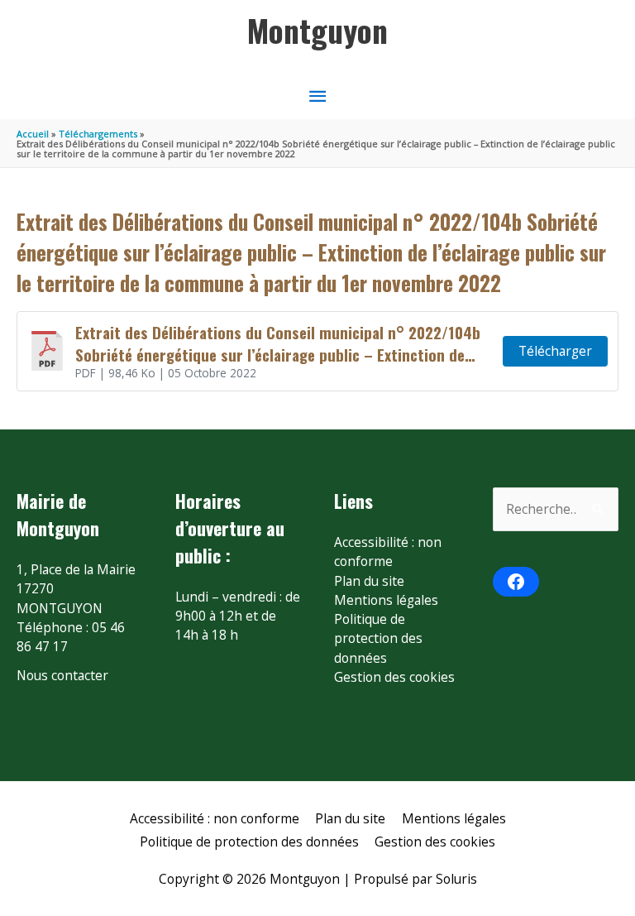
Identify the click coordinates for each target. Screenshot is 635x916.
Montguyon (317, 30)
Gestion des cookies (394, 677)
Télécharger (555, 351)
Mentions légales (386, 600)
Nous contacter (62, 675)
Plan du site (369, 581)
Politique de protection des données (378, 638)
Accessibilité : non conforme (388, 551)
